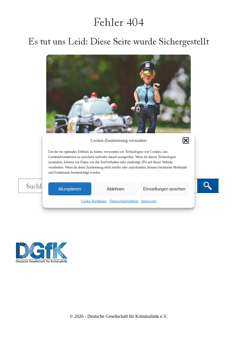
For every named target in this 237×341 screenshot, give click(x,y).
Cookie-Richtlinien (94, 201)
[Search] (208, 186)
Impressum (148, 201)
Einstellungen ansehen (164, 188)
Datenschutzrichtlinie (124, 201)
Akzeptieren (69, 188)
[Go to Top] (228, 332)
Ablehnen (115, 188)
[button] (186, 140)
